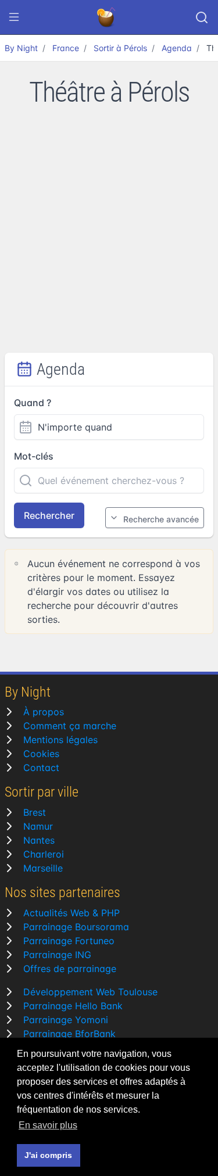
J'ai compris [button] (48, 1155)
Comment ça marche (69, 726)
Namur (38, 826)
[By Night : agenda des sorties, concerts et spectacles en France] (107, 17)
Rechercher (49, 515)
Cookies (41, 753)
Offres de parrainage (69, 968)
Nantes (39, 840)
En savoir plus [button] (48, 1125)
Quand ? (32, 402)
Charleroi (43, 854)
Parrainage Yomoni (65, 1020)
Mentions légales (60, 739)
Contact (41, 767)
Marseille (43, 868)
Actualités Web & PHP (71, 913)
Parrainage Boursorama (76, 927)
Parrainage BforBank (69, 1033)
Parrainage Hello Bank (73, 1006)
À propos (43, 712)
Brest (34, 812)
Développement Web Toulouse (90, 992)
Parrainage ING (57, 954)
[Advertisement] (109, 238)
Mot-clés (33, 456)
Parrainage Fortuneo (69, 940)
